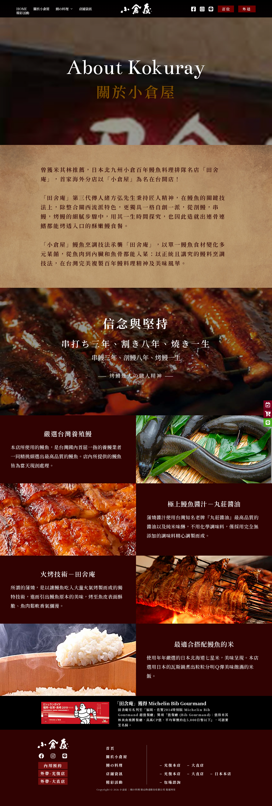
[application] (70, 9)
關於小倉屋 (116, 756)
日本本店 (223, 773)
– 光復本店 (170, 765)
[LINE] (211, 9)
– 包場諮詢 (170, 782)
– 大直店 (195, 765)
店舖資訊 (114, 773)
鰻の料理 (114, 765)
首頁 (110, 748)
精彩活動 (115, 782)
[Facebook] (193, 9)
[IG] (202, 9)
